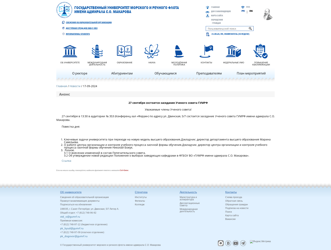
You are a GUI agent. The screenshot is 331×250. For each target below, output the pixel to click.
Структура (141, 192)
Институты (141, 197)
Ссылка (66, 161)
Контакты (206, 62)
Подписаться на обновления (76, 204)
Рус (243, 11)
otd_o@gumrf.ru (70, 216)
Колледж (139, 204)
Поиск (228, 211)
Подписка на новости (236, 208)
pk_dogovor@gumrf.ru (74, 236)
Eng (251, 11)
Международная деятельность (97, 63)
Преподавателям (209, 73)
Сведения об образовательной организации (89, 22)
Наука (151, 62)
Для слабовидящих (221, 11)
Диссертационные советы (190, 204)
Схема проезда (233, 197)
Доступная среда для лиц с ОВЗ (81, 28)
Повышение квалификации (261, 63)
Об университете (70, 62)
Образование (124, 62)
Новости (75, 86)
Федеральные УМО (233, 62)
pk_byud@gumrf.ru (72, 228)
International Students (78, 34)
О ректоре (79, 73)
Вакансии (230, 219)
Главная (215, 7)
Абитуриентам (122, 73)
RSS (248, 7)
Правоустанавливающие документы (80, 201)
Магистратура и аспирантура (188, 198)
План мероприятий (251, 73)
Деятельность (188, 192)
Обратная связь (234, 201)
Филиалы (140, 201)
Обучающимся (166, 73)
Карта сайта (217, 15)
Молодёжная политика (179, 63)
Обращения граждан (236, 204)
